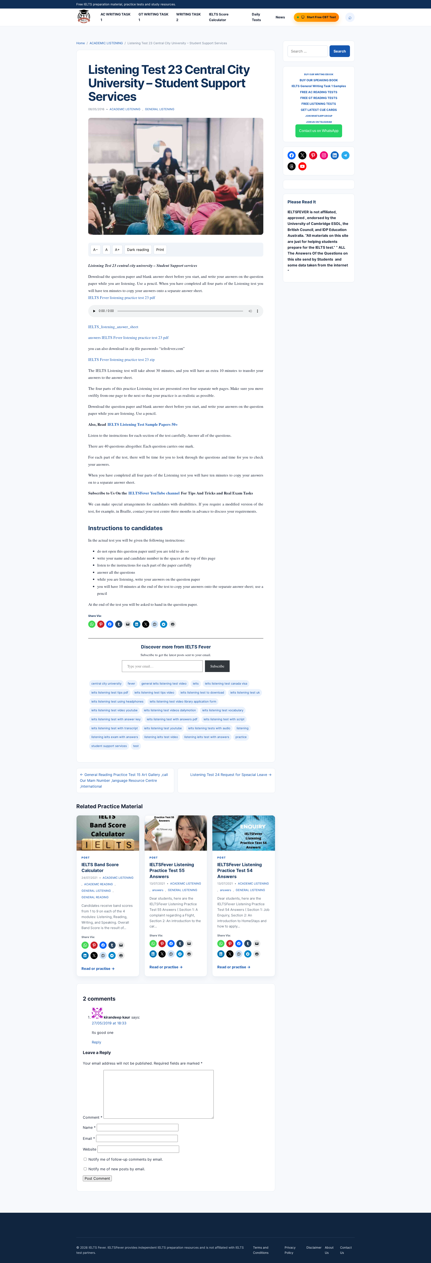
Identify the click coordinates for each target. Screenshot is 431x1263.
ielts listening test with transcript (114, 728)
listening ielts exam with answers (114, 737)
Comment (92, 1117)
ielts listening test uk (245, 692)
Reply (96, 1042)
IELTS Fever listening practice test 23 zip (121, 359)
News (280, 17)
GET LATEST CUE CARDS (319, 110)
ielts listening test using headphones (117, 701)
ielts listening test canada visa (226, 683)
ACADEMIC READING (98, 884)
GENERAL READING (95, 897)
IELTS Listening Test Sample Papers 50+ (143, 424)
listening (242, 728)
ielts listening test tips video (154, 692)
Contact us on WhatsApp (319, 131)
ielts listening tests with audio (209, 728)
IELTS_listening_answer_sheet (113, 326)
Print (160, 249)
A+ (117, 249)
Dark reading (138, 249)
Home (80, 43)
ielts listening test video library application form (183, 701)
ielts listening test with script (224, 719)
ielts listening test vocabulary (222, 710)
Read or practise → (98, 968)
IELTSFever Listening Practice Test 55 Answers (172, 870)
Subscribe (217, 666)
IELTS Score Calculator (219, 17)
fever (131, 683)
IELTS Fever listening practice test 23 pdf (121, 297)
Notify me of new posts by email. (116, 1169)
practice (241, 737)
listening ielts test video (161, 737)
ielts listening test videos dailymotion (170, 710)
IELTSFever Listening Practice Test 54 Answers (239, 870)
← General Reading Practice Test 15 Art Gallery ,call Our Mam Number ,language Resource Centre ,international (124, 780)
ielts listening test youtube (163, 728)
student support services (109, 746)
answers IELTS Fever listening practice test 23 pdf (128, 337)
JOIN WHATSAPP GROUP (318, 115)
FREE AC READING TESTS (318, 92)
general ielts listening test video (164, 683)
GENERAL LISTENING (159, 109)
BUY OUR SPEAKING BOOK (319, 80)
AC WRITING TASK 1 (115, 17)
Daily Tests (256, 17)
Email (89, 1138)
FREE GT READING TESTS (318, 98)
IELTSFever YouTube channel (154, 493)
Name (89, 1127)
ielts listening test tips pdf (109, 692)
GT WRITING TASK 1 (153, 17)
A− (95, 249)
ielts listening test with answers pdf (172, 719)
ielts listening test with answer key (116, 719)
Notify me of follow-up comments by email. (125, 1159)
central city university (106, 683)
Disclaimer (313, 1247)
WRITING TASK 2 (188, 17)
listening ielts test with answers (206, 737)
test (136, 746)
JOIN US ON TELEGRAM (319, 122)
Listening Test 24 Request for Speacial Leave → (231, 774)
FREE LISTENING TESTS (318, 103)
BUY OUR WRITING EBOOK (318, 74)
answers (157, 890)
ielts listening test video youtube (114, 710)
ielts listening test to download (202, 692)
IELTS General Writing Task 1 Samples (319, 86)
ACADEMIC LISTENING (106, 43)
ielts (196, 683)
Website (89, 1149)
